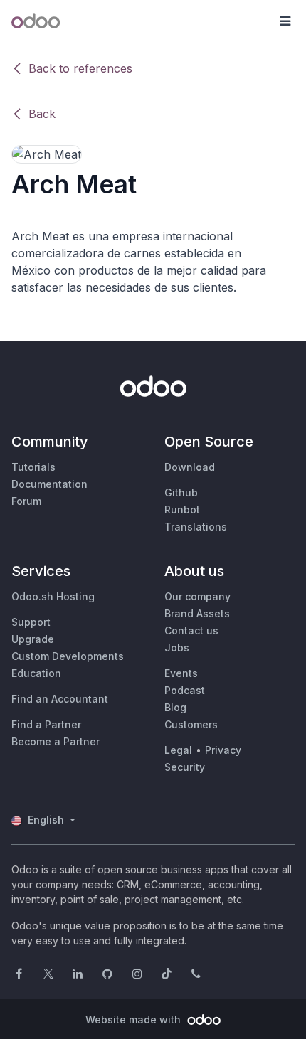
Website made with (134, 1019)
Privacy (223, 750)
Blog (175, 707)
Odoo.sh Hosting (53, 596)
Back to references (80, 68)
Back (42, 114)
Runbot (182, 509)
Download (189, 467)
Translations (195, 527)
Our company (197, 596)
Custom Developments (67, 656)
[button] (284, 21)
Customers (191, 724)
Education (36, 673)
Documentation (49, 484)
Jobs (176, 647)
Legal (178, 750)
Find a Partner (46, 724)
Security (184, 767)
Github (181, 492)
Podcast (184, 690)
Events (181, 673)
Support (31, 622)
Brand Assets (197, 613)
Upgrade (32, 639)
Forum (26, 501)
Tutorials (33, 467)
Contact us (191, 630)
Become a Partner (55, 741)
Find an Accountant (59, 699)
